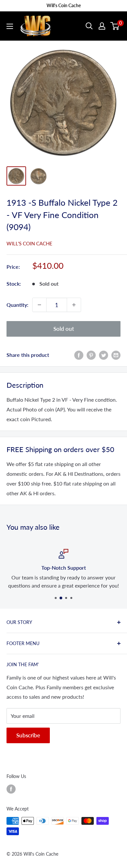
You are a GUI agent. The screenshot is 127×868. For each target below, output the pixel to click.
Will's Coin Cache (29, 243)
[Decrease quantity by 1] (39, 305)
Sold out (63, 328)
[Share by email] (115, 355)
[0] (115, 26)
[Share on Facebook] (78, 355)
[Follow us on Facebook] (11, 789)
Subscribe (28, 735)
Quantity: (17, 305)
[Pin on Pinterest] (91, 355)
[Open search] (89, 26)
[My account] (102, 26)
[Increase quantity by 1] (74, 305)
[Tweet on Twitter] (103, 355)
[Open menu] (10, 26)
